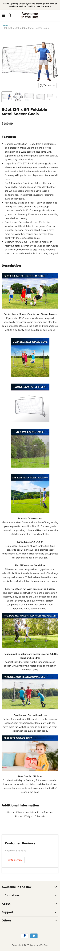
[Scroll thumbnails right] (55, 97)
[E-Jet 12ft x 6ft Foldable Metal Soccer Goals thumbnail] (7, 97)
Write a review (15, 859)
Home (5, 25)
